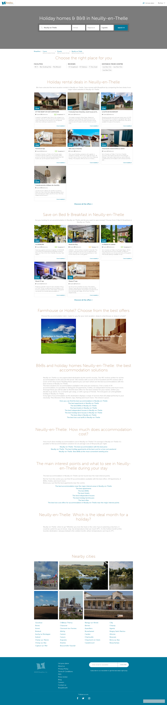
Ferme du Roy (73, 244)
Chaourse (63, 625)
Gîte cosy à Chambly (75, 148)
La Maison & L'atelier (108, 244)
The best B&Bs (83, 491)
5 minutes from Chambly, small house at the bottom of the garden (90, 112)
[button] (77, 698)
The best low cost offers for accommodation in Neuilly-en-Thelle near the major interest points (83, 503)
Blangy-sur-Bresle (91, 623)
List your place (63, 663)
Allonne (112, 634)
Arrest (37, 628)
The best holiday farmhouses (83, 498)
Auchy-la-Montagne (42, 634)
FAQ (59, 674)
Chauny (112, 625)
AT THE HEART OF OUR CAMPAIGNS (47, 112)
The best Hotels (83, 493)
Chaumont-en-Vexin (92, 640)
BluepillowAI (62, 688)
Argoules (63, 640)
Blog (60, 680)
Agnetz (112, 628)
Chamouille (89, 637)
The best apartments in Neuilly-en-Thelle (83, 403)
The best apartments (83, 488)
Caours (62, 637)
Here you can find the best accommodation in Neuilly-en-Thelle (84, 401)
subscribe (123, 664)
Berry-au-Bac (115, 640)
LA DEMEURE (39, 244)
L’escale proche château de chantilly (47, 185)
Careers (61, 682)
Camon (63, 634)
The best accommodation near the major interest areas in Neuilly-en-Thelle (83, 486)
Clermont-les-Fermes (68, 628)
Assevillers (88, 628)
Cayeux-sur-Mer (41, 646)
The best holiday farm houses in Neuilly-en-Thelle (83, 413)
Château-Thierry (66, 623)
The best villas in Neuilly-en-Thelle (83, 415)
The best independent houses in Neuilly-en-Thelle (83, 410)
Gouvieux (38, 623)
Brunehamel (89, 631)
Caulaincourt (89, 643)
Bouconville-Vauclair (68, 646)
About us (61, 666)
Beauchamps (114, 643)
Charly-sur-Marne (42, 640)
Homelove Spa (40, 148)
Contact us (62, 685)
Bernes (87, 625)
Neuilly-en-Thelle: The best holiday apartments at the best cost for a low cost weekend (83, 449)
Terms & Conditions (65, 671)
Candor (87, 634)
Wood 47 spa (39, 281)
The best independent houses (83, 496)
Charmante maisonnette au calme (113, 148)
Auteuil (37, 637)
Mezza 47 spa (73, 281)
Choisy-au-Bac (40, 643)
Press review (62, 677)
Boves (37, 625)
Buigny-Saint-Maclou (117, 631)
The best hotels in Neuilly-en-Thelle (83, 408)
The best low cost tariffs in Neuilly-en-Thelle (83, 417)
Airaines (63, 643)
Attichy (62, 631)
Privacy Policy (63, 669)
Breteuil (38, 631)
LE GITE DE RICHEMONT (110, 112)
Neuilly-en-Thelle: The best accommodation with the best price (83, 447)
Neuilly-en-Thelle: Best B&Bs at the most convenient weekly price (83, 451)
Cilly (111, 623)
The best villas (83, 500)
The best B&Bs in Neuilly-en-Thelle (83, 406)
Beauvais (113, 637)
